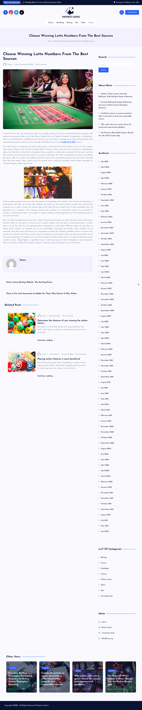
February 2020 (106, 482)
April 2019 (105, 531)
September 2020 (107, 443)
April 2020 (105, 471)
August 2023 (106, 250)
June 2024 (105, 206)
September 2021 (107, 377)
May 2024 (105, 211)
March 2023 (105, 277)
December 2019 (107, 493)
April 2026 (105, 167)
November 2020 (107, 432)
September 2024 (107, 200)
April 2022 (105, 338)
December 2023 (107, 228)
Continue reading (45, 340)
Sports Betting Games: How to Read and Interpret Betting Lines (120, 682)
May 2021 (104, 399)
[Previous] (130, 656)
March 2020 (106, 476)
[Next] (134, 656)
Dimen (10, 64)
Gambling (60, 22)
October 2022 (106, 305)
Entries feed (106, 627)
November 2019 (107, 498)
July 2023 (104, 255)
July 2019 (104, 520)
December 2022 (107, 294)
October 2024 (106, 195)
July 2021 (104, 388)
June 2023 (105, 261)
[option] (21, 677)
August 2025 (106, 173)
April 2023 (105, 272)
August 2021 (106, 382)
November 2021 (107, 366)
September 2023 (107, 244)
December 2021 (107, 360)
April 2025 (105, 178)
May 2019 (104, 526)
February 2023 (106, 283)
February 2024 (106, 217)
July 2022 (104, 322)
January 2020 (106, 487)
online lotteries (54, 354)
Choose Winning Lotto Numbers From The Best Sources (74, 41)
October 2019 (106, 504)
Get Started (132, 12)
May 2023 (105, 266)
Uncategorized (106, 596)
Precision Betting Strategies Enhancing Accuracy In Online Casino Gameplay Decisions (115, 105)
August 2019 (106, 515)
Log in (103, 622)
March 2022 (105, 344)
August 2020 (106, 448)
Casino (51, 22)
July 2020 (104, 454)
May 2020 (105, 465)
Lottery (91, 22)
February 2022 (106, 349)
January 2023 (106, 288)
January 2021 (106, 421)
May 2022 (105, 333)
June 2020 (105, 459)
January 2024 (106, 222)
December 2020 (107, 426)
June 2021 (104, 393)
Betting (69, 22)
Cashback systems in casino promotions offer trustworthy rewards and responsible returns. (115, 116)
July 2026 (104, 161)
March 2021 (105, 410)
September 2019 (107, 509)
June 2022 (105, 327)
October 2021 (106, 371)
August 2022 (106, 316)
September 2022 (107, 310)
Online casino (106, 579)
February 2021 (106, 415)
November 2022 (107, 299)
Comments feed (108, 633)
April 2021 (105, 404)
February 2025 (106, 184)
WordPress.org (107, 638)
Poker (83, 22)
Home (50, 41)
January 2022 (106, 355)
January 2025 (106, 189)
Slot (76, 22)
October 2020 (106, 437)
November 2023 (107, 233)
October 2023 (106, 239)
